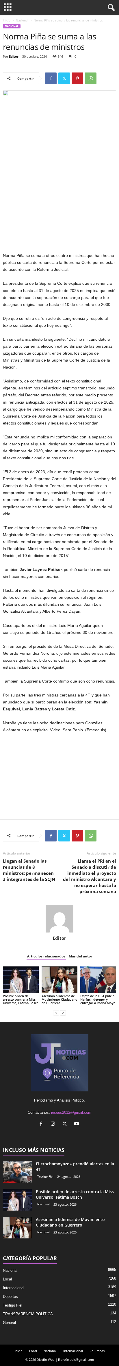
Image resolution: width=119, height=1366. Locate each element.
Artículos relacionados (46, 956)
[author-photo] (59, 919)
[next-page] (63, 1013)
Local (7, 1279)
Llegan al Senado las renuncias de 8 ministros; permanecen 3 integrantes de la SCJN (29, 870)
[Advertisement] (59, 209)
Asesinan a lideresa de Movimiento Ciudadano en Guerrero (59, 999)
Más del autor (80, 956)
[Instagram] (54, 1124)
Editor (13, 56)
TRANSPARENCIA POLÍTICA (28, 1314)
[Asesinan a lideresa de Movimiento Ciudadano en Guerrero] (59, 979)
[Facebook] (51, 78)
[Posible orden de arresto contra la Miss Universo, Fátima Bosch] (21, 979)
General (9, 1322)
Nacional (22, 20)
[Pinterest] (77, 78)
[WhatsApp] (90, 78)
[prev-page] (56, 1013)
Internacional (13, 1288)
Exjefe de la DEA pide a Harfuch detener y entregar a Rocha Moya (97, 999)
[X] (64, 78)
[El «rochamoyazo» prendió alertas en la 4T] (17, 1172)
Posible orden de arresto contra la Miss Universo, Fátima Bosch (20, 999)
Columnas (97, 1351)
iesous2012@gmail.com (71, 1112)
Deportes (10, 1296)
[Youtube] (77, 1124)
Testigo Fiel (45, 1176)
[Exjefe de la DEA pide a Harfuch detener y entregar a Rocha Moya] (98, 979)
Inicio (6, 20)
